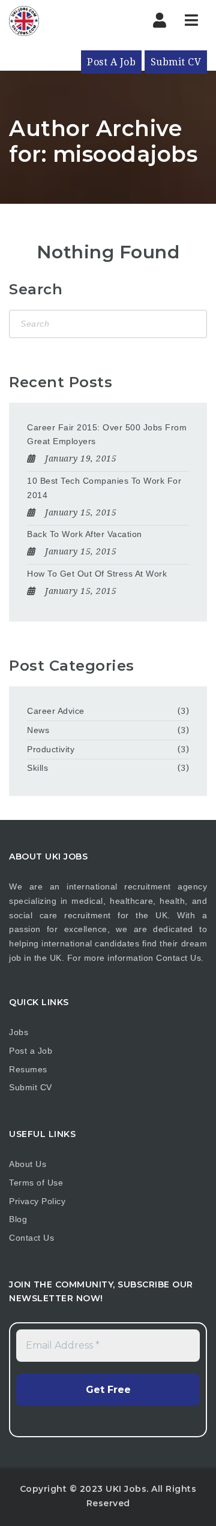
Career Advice (56, 711)
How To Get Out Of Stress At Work (97, 573)
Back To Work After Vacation (84, 534)
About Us (27, 1164)
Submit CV (176, 62)
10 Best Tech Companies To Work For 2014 (104, 488)
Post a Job (30, 1050)
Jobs (18, 1032)
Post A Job (111, 62)
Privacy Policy (37, 1201)
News (38, 730)
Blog (18, 1219)
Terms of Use (36, 1182)
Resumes (28, 1069)
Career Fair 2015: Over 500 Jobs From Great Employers (107, 435)
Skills (37, 768)
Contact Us (178, 958)
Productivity (50, 749)
